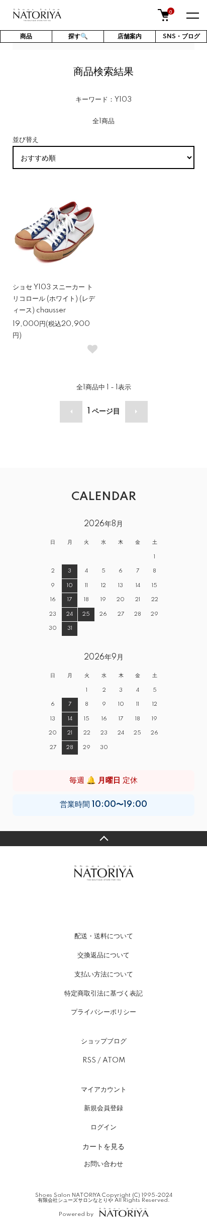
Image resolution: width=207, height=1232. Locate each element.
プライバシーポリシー (103, 1012)
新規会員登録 (103, 1108)
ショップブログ (104, 1041)
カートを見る (103, 1146)
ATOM (113, 1060)
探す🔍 (78, 36)
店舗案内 (130, 36)
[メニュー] (192, 15)
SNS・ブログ (181, 36)
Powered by (76, 1214)
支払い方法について (103, 974)
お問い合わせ (103, 1164)
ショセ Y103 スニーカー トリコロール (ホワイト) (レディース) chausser (54, 299)
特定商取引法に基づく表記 (103, 993)
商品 (26, 36)
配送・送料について (103, 936)
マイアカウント (104, 1089)
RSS (89, 1060)
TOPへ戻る (103, 838)
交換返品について (103, 955)
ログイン (103, 1127)
